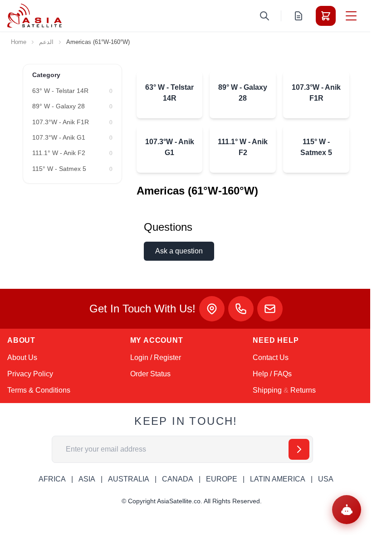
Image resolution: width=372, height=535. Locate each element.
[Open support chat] (346, 509)
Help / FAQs (272, 374)
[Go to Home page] (34, 16)
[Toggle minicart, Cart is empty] (326, 16)
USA (325, 479)
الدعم (46, 42)
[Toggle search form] (264, 16)
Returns (303, 390)
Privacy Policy (30, 374)
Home (18, 42)
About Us (22, 357)
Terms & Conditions (38, 390)
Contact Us (271, 357)
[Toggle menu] (351, 16)
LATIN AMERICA (277, 479)
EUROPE (221, 479)
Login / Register (155, 357)
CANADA (177, 479)
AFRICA (52, 479)
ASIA (86, 479)
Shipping (267, 390)
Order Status (150, 374)
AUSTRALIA (128, 479)
